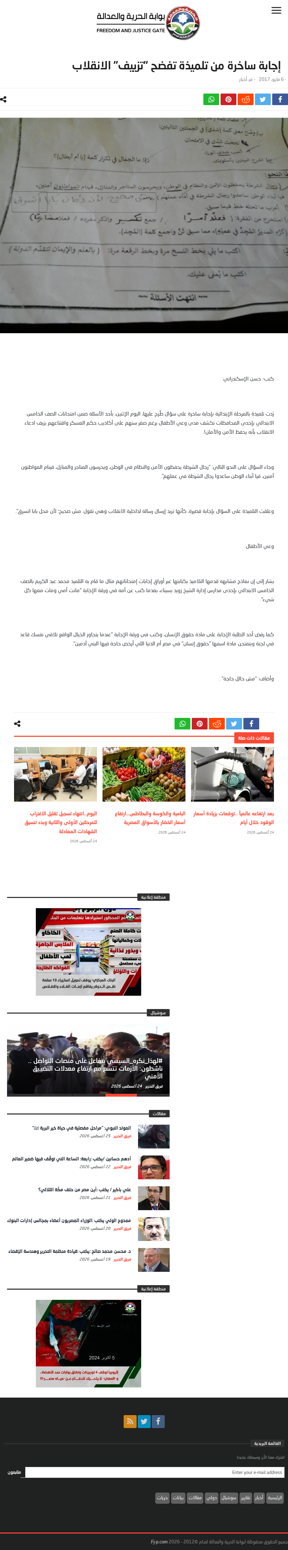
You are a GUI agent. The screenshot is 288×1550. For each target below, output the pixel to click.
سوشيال (229, 1497)
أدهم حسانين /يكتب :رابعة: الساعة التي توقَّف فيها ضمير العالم (71, 1158)
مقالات (195, 1497)
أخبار (243, 79)
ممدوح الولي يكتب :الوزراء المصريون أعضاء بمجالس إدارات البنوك (69, 1220)
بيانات (178, 1497)
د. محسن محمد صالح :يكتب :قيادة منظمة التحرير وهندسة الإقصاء (69, 1251)
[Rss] (130, 1421)
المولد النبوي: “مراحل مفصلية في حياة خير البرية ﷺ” (81, 1128)
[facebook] (280, 99)
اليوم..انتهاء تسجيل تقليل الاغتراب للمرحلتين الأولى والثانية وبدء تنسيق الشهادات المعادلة (61, 822)
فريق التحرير (153, 1086)
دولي (212, 1497)
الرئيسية (275, 1497)
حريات (162, 1497)
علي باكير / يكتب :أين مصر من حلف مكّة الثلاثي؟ (84, 1189)
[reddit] (246, 99)
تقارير (245, 1497)
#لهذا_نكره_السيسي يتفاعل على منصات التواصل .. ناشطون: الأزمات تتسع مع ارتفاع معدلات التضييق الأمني (95, 1068)
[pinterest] (228, 99)
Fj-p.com (159, 1541)
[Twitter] (144, 1421)
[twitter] (263, 99)
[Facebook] (158, 1421)
